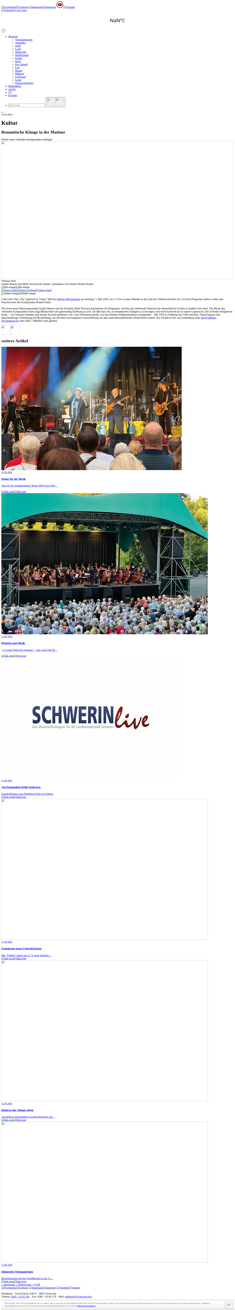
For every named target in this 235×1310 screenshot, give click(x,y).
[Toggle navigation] (2, 112)
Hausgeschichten (24, 83)
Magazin (13, 36)
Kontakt (12, 95)
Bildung (19, 73)
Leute (18, 79)
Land (18, 48)
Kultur (18, 58)
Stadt (18, 45)
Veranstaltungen (24, 39)
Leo (17, 67)
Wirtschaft (20, 52)
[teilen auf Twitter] (9, 290)
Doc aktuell (21, 64)
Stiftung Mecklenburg (68, 299)
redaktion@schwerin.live (78, 1296)
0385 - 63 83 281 (20, 1296)
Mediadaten (14, 86)
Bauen (18, 70)
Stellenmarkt (22, 55)
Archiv (12, 89)
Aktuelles (20, 42)
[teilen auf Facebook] (26, 290)
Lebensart (20, 76)
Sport (18, 61)
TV (10, 92)
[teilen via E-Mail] (43, 290)
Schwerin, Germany (117, 20)
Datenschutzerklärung (86, 1306)
